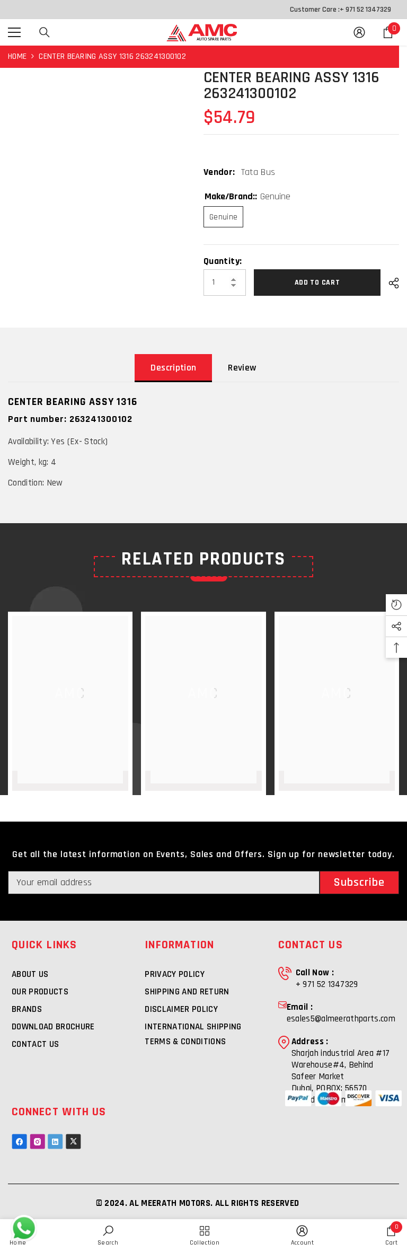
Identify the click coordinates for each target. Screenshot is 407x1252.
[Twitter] (73, 1141)
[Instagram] (37, 1141)
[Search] (44, 32)
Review (242, 368)
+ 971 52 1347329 (365, 9)
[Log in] (359, 32)
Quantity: (223, 261)
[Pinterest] (55, 1141)
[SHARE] (390, 283)
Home (17, 56)
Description (173, 368)
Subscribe (359, 882)
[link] (302, 1235)
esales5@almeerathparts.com (341, 1019)
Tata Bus (258, 172)
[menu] (14, 32)
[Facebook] (19, 1141)
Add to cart (317, 282)
